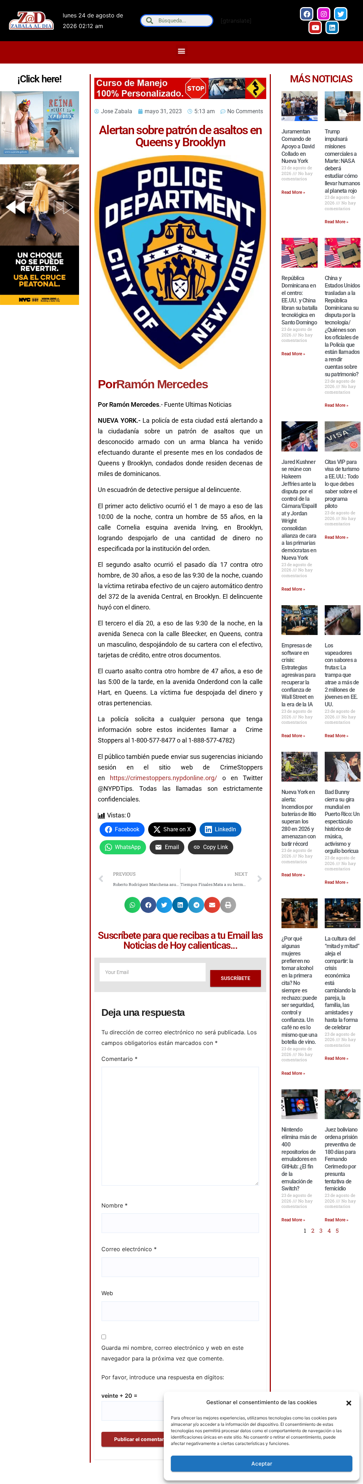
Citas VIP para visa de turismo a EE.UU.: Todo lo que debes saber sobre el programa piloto (342, 484)
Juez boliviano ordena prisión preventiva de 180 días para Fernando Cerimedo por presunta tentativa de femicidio (341, 1159)
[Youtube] (315, 27)
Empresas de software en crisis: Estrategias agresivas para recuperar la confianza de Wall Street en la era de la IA (298, 675)
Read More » (293, 192)
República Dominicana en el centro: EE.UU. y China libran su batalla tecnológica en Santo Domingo (299, 300)
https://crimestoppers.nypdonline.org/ (163, 778)
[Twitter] (340, 14)
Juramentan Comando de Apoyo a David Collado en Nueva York (297, 146)
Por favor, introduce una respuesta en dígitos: (162, 1377)
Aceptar (261, 1463)
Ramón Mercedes (162, 384)
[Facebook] (306, 14)
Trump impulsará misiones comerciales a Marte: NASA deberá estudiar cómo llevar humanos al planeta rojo (342, 161)
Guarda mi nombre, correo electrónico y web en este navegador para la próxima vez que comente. (172, 1353)
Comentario (119, 1058)
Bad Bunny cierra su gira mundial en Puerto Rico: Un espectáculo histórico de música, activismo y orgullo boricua (342, 821)
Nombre (114, 1205)
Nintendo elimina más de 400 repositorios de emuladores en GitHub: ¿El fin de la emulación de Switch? (299, 1159)
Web (107, 1293)
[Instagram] (323, 14)
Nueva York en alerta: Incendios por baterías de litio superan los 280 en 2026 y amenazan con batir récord (298, 818)
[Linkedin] (332, 27)
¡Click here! (39, 79)
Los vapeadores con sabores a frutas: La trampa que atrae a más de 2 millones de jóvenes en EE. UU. (342, 675)
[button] (348, 1402)
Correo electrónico (129, 1249)
